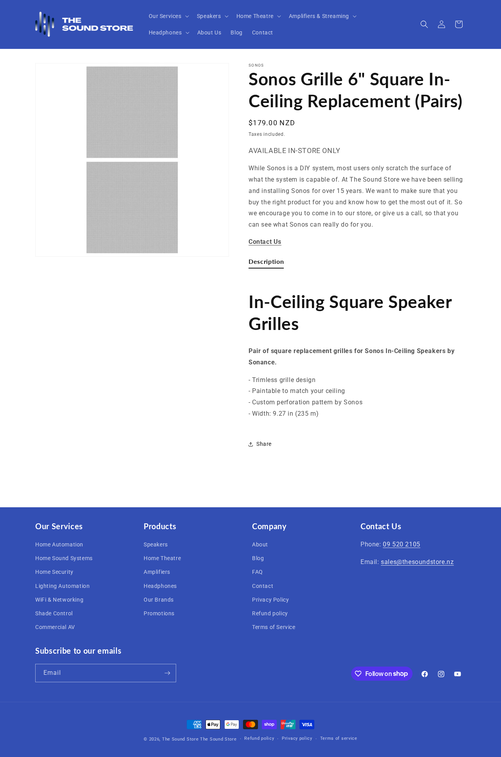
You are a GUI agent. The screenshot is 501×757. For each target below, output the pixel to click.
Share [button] (264, 444)
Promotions (159, 613)
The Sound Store (180, 739)
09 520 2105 (401, 544)
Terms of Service (274, 627)
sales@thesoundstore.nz (417, 562)
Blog (258, 558)
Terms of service (338, 738)
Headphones (160, 586)
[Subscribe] (167, 673)
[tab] (266, 263)
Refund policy (270, 613)
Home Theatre (162, 558)
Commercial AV (55, 627)
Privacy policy (297, 738)
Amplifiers (157, 572)
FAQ (257, 572)
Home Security (54, 572)
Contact (262, 586)
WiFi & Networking (59, 600)
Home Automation (59, 544)
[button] (168, 16)
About (260, 544)
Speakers (156, 544)
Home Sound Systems (64, 558)
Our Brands (159, 600)
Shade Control (54, 613)
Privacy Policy (270, 600)
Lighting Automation (62, 586)
